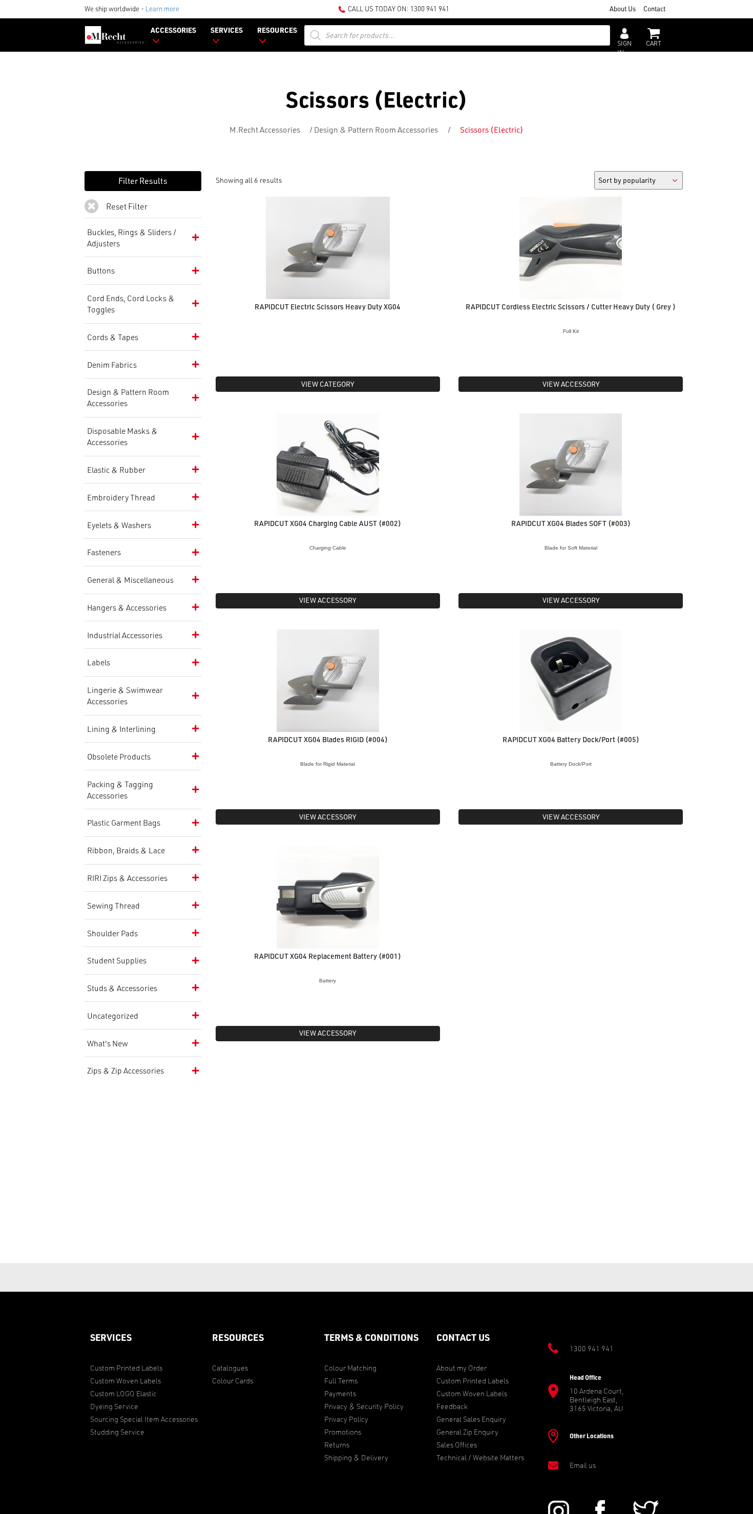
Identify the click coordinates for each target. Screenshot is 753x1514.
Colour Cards (232, 1380)
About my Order (461, 1368)
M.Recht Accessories (264, 129)
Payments (340, 1393)
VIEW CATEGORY (327, 384)
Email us (583, 1465)
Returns (336, 1444)
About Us (623, 8)
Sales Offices (456, 1444)
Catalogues (230, 1368)
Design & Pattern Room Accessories (376, 129)
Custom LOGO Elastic (123, 1393)
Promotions (342, 1432)
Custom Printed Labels (126, 1368)
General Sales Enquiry (471, 1419)
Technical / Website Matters (480, 1457)
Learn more (162, 8)
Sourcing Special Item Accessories (144, 1419)
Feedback (452, 1406)
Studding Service (117, 1432)
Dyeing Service (114, 1406)
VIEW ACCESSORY (570, 384)
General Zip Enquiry (467, 1432)
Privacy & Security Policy (364, 1406)
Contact (654, 8)
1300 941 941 (429, 8)
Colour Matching (350, 1368)
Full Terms (341, 1380)
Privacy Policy (346, 1419)
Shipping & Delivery (356, 1457)
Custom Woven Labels (125, 1380)
